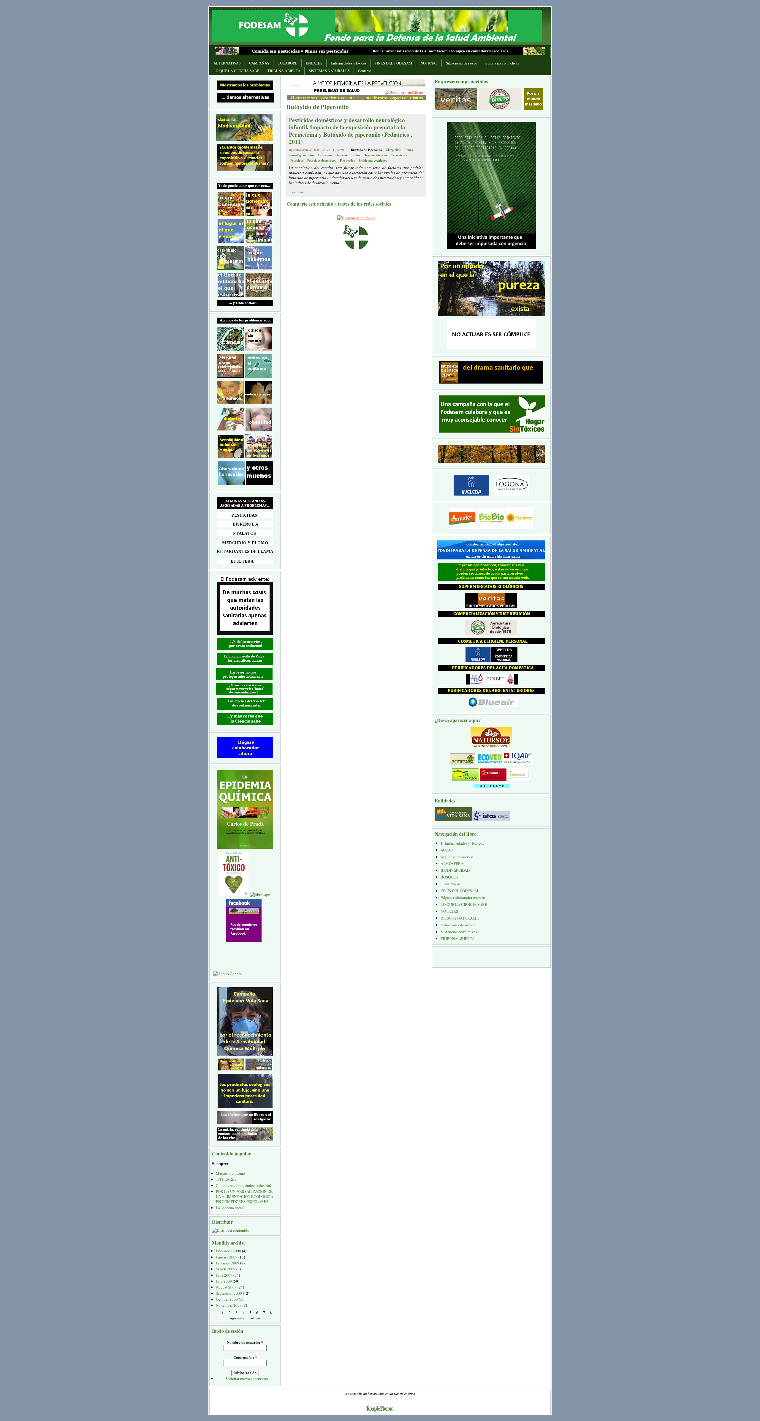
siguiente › (237, 1317)
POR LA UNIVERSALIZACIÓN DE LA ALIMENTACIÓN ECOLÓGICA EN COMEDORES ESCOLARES (244, 1196)
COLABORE (287, 63)
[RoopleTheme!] (380, 1409)
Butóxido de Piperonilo (366, 149)
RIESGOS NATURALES (460, 918)
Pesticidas (296, 160)
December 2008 (228, 1250)
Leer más (296, 192)
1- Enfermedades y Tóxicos (462, 843)
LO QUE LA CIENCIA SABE (236, 70)
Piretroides (347, 160)
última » (258, 1317)
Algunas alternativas (457, 856)
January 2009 (227, 1257)
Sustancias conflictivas (502, 63)
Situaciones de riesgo (461, 63)
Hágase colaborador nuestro (463, 897)
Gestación (342, 155)
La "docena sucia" (230, 1207)
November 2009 (229, 1305)
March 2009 (225, 1269)
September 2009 (229, 1293)
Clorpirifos (393, 149)
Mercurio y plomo (230, 1173)
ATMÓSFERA (452, 863)
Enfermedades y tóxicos (348, 63)
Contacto (364, 70)
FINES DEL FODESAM (393, 63)
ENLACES (314, 63)
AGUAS (447, 850)
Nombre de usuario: (245, 1342)
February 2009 (227, 1263)
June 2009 (224, 1275)
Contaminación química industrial (243, 1185)
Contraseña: (245, 1357)
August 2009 (226, 1287)
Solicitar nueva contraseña (247, 1378)
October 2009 (227, 1299)
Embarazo (325, 155)
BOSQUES (449, 877)
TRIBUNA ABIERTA (283, 70)
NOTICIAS (429, 63)
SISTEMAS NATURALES (329, 70)
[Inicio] (377, 25)
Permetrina (399, 155)
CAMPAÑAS (259, 63)
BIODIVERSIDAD (455, 870)
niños (356, 155)
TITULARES (226, 1179)
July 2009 (224, 1281)
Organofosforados (375, 155)
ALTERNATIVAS (227, 63)
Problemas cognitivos (373, 160)
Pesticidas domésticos (321, 160)
